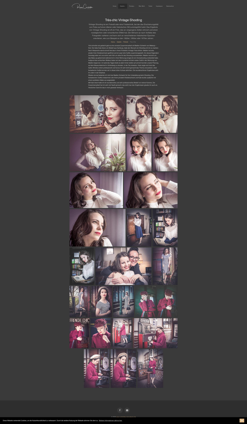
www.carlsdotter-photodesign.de (126, 417)
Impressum (159, 6)
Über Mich (142, 6)
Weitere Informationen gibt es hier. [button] (110, 420)
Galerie (122, 6)
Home (114, 6)
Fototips (131, 6)
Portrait (125, 42)
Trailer (150, 6)
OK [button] (242, 420)
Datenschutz (170, 6)
